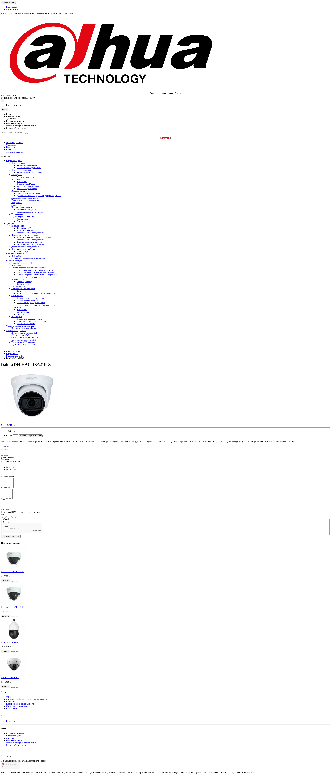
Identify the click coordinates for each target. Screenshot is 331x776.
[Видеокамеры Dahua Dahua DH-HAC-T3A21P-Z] (32, 421)
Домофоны (11, 223)
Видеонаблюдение (14, 161)
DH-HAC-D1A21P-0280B (12, 572)
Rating (3, 514)
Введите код (8, 522)
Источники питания (15, 254)
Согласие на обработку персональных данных (26, 699)
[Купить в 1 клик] (12, 581)
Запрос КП (165, 138)
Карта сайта (11, 708)
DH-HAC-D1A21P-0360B (12, 607)
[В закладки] (5, 449)
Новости (10, 701)
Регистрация (11, 7)
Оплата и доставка (14, 142)
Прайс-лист (11, 149)
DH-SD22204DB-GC (10, 677)
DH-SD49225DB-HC (10, 642)
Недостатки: (6, 499)
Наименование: (8, 476)
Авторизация (12, 9)
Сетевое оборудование (16, 330)
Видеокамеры (12, 353)
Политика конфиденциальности (20, 704)
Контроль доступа (14, 261)
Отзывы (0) (11, 469)
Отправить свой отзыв (11, 536)
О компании (11, 145)
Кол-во (9, 436)
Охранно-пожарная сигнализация (21, 326)
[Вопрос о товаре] (2, 449)
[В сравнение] (7, 449)
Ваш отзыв (6, 509)
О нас (8, 697)
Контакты (10, 147)
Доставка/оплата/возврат (17, 706)
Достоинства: (7, 488)
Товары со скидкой (14, 152)
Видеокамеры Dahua (15, 356)
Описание (10, 467)
